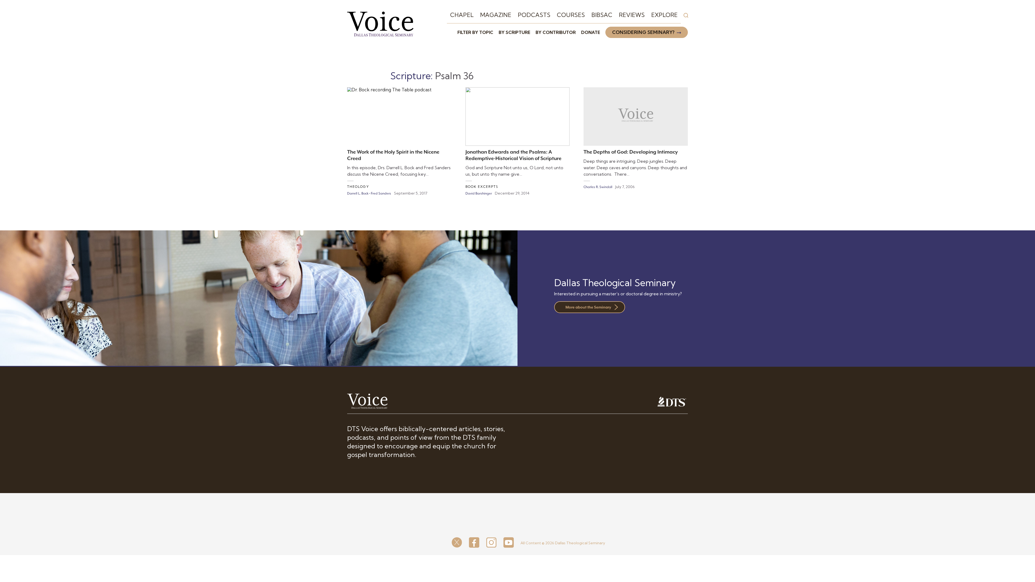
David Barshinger (478, 193)
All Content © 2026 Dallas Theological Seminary (562, 543)
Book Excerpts (481, 187)
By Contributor (556, 32)
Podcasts (534, 14)
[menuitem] (462, 15)
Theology (358, 187)
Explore (664, 14)
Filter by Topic (475, 32)
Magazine (495, 14)
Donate (590, 32)
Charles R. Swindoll (598, 187)
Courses (571, 14)
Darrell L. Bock (357, 193)
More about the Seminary (588, 307)
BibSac (601, 14)
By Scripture (514, 32)
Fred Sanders (381, 193)
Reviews (632, 14)
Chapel (462, 14)
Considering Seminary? (643, 32)
